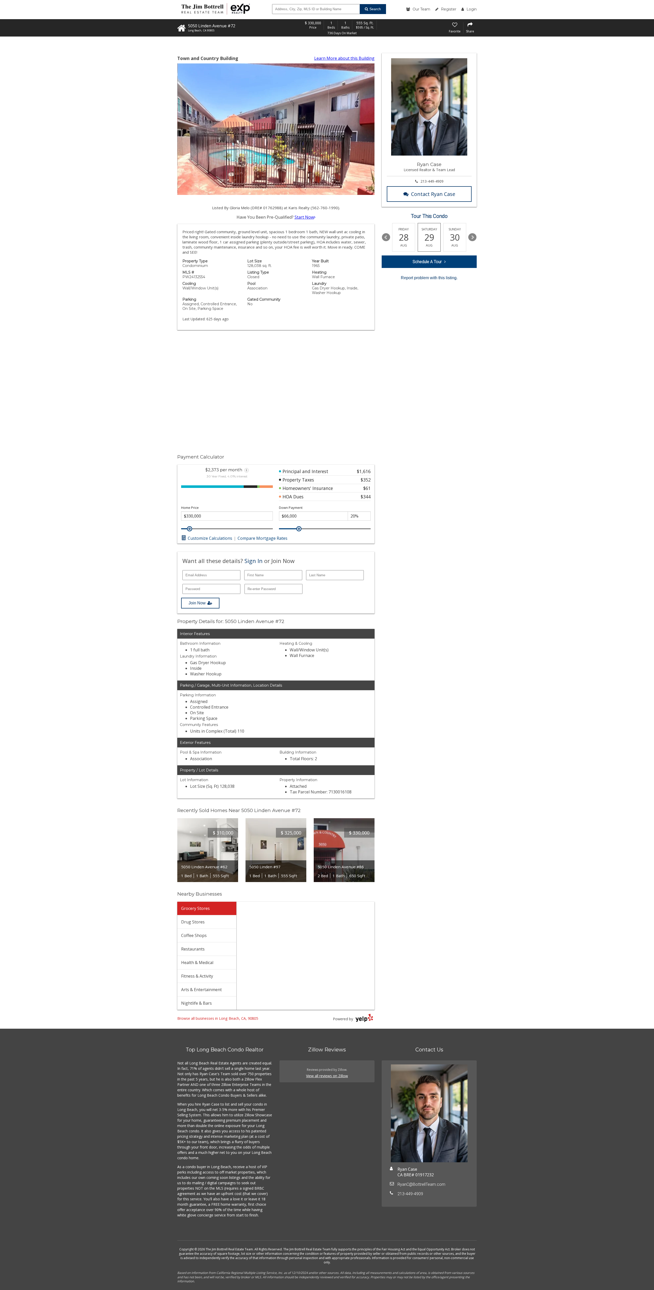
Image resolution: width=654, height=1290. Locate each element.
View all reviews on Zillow (327, 1075)
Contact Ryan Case (433, 194)
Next (472, 237)
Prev (386, 237)
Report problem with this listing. (429, 278)
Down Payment (290, 508)
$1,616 (364, 471)
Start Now (304, 217)
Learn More (344, 58)
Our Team (421, 9)
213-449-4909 (432, 181)
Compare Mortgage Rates (262, 538)
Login (471, 9)
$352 (366, 480)
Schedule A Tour (427, 261)
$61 (367, 488)
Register (448, 9)
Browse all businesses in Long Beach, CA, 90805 (217, 1018)
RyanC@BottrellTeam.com (421, 1184)
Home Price (190, 508)
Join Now (197, 603)
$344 (366, 497)
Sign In (253, 561)
